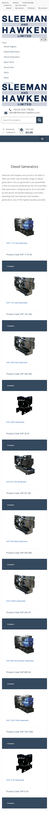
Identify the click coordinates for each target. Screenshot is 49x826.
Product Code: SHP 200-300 (19, 368)
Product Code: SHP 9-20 (17, 786)
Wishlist (10, 129)
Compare (10, 132)
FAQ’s (6, 72)
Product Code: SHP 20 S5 (17, 428)
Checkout (31, 8)
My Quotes (19, 8)
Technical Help (28, 3)
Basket (8, 8)
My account (42, 8)
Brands (16, 3)
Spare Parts (9, 62)
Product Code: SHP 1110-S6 (19, 249)
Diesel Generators (12, 51)
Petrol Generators (12, 57)
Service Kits (9, 67)
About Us (5, 3)
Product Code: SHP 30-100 (18, 487)
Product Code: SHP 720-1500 (19, 726)
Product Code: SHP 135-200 (19, 308)
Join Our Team (21, 5)
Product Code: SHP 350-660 (19, 547)
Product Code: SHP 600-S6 (20, 666)
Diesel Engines (10, 46)
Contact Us (8, 5)
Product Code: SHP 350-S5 (18, 607)
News (6, 77)
